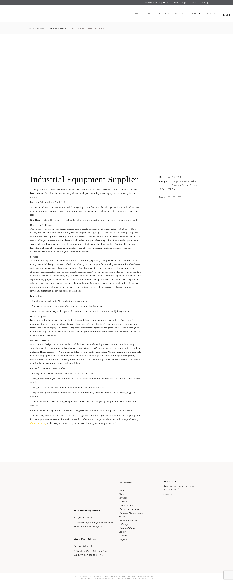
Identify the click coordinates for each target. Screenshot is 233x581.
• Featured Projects (128, 520)
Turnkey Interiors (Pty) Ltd (94, 576)
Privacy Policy (88, 578)
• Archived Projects (128, 528)
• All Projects (125, 524)
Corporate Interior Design (184, 185)
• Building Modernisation (131, 513)
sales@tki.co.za (152, 2)
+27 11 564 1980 (175, 2)
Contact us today (38, 423)
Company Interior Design (184, 181)
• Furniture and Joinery (130, 509)
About (122, 494)
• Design (123, 501)
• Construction (126, 505)
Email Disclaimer (104, 578)
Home (121, 490)
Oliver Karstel (145, 578)
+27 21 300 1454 (198, 2)
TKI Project (173, 189)
